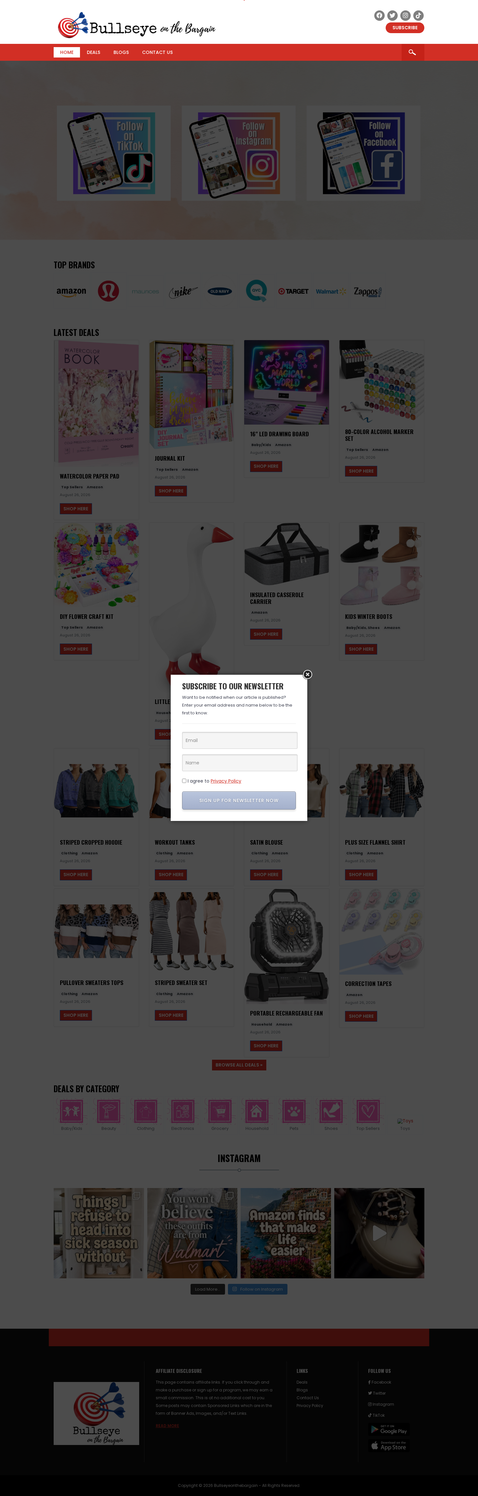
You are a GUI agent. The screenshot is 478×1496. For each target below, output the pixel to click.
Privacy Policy (226, 781)
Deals (93, 52)
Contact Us (157, 52)
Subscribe (405, 27)
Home (66, 52)
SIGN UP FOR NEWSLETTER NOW (239, 800)
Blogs (121, 52)
